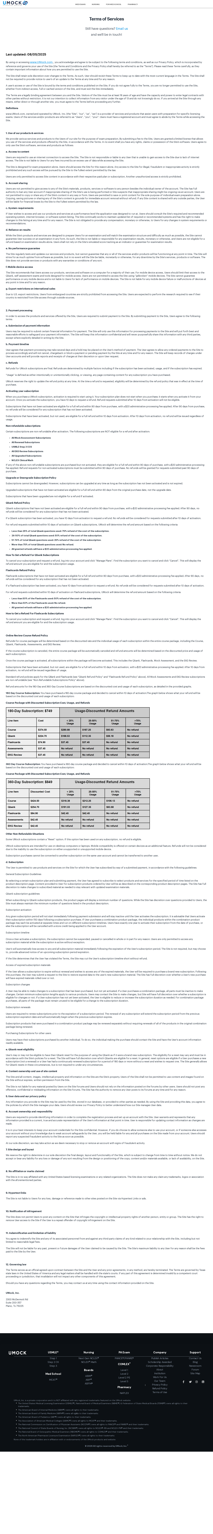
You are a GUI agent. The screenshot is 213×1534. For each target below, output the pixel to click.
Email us (122, 28)
